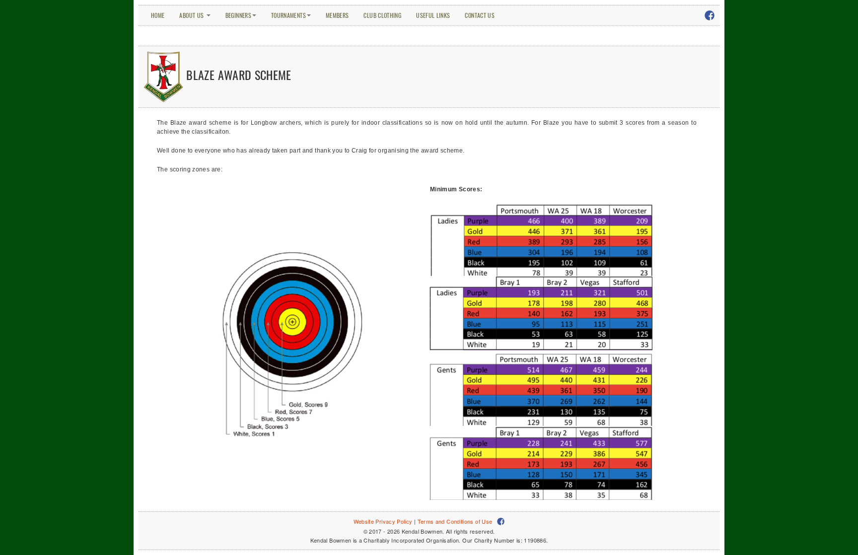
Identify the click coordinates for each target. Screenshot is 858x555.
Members (337, 15)
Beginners (238, 15)
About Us (192, 15)
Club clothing (382, 15)
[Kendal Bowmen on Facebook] (714, 12)
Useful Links (433, 15)
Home (157, 15)
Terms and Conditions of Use (455, 521)
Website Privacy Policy (383, 521)
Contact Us (480, 15)
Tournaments (288, 15)
